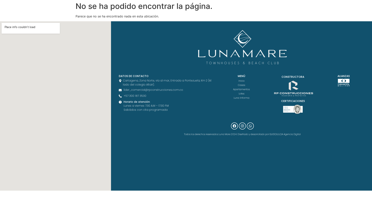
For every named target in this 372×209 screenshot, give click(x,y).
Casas (241, 85)
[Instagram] (242, 125)
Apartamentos (241, 89)
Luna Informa (241, 97)
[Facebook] (234, 125)
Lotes (241, 93)
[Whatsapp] (250, 125)
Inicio (242, 80)
